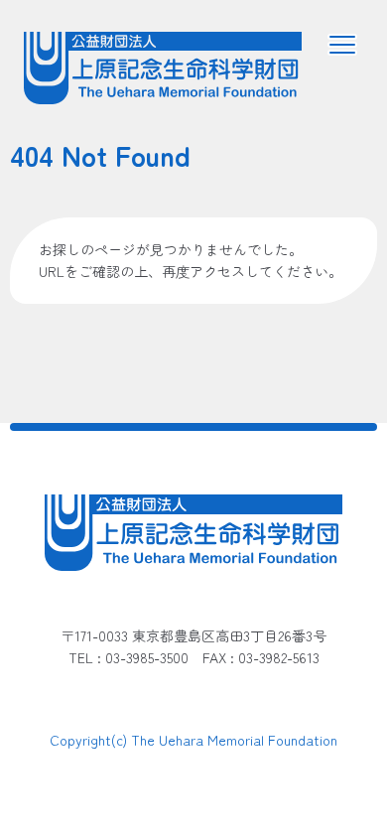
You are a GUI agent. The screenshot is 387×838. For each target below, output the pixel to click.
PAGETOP (315, 769)
